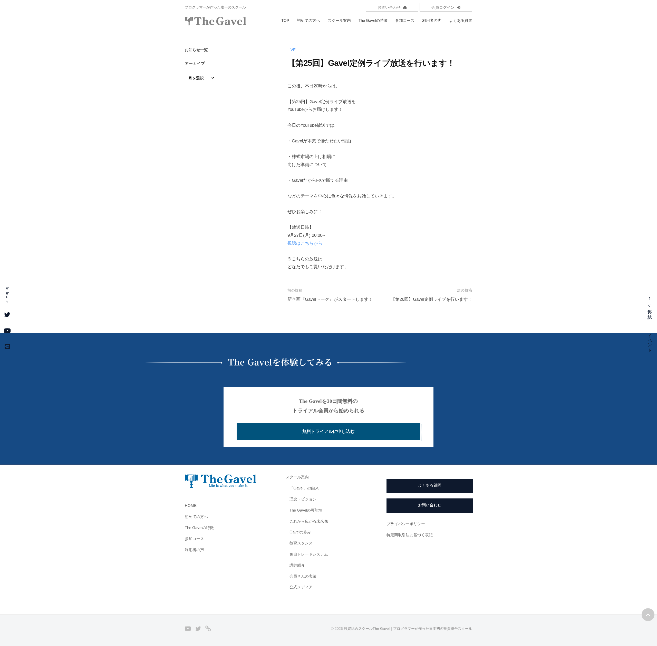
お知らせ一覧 (196, 50)
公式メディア (301, 587)
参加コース (404, 20)
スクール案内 (339, 20)
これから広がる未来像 (308, 521)
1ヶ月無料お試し (649, 306)
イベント (649, 340)
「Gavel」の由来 (304, 488)
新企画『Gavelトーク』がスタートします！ (330, 299)
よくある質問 (460, 20)
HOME (191, 505)
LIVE (291, 50)
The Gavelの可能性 (305, 510)
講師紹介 (297, 565)
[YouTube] (188, 628)
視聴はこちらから (304, 243)
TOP (285, 20)
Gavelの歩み (300, 532)
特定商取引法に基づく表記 (410, 535)
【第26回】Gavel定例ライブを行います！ (431, 299)
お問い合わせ (389, 7)
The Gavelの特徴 (373, 20)
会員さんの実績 (302, 576)
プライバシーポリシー (406, 524)
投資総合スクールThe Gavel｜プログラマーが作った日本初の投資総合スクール (408, 628)
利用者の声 (431, 20)
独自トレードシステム (308, 554)
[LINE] (208, 628)
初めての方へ (308, 20)
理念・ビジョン (302, 499)
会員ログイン (443, 7)
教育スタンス (301, 543)
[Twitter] (198, 628)
